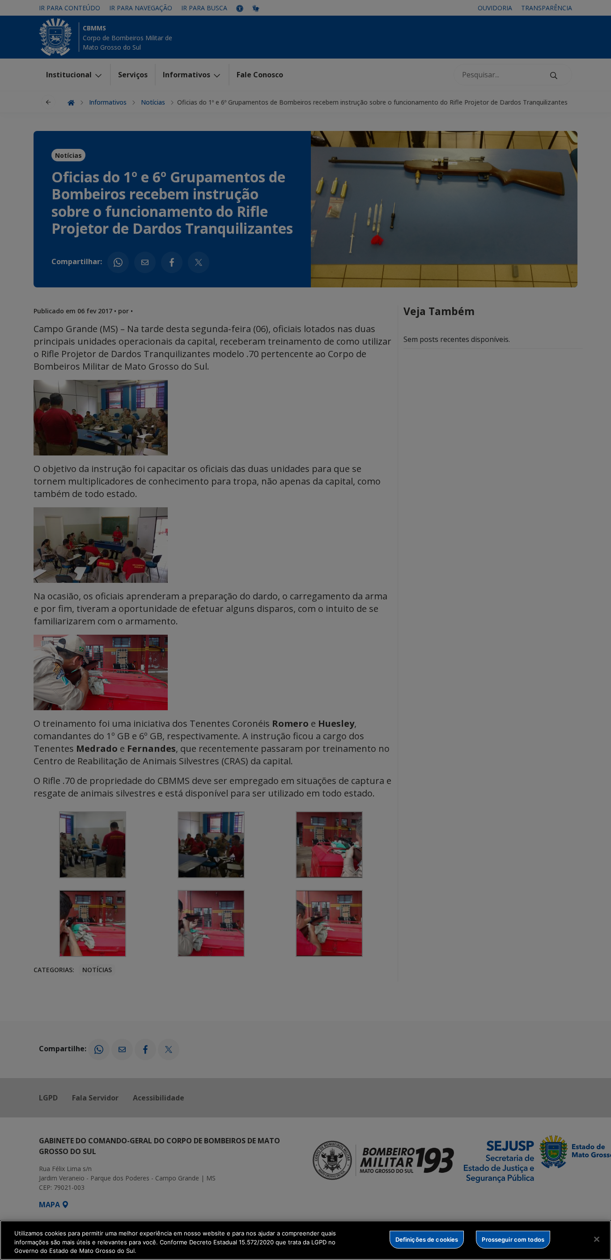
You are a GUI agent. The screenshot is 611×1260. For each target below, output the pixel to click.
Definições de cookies (426, 1239)
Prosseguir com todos (513, 1239)
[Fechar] (597, 1239)
